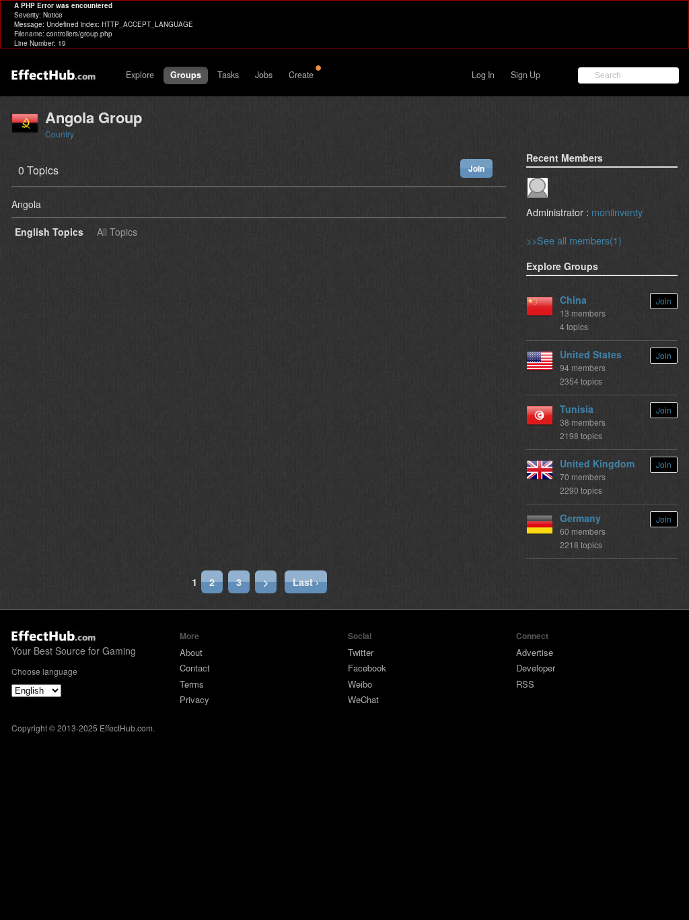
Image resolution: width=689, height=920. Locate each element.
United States (591, 354)
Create (301, 75)
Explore (140, 75)
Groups (185, 75)
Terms (192, 684)
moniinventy (617, 212)
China (573, 299)
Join (476, 168)
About (191, 652)
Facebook (367, 667)
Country (59, 133)
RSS (525, 684)
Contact (195, 667)
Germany (580, 518)
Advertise (534, 652)
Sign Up (525, 75)
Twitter (360, 652)
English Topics (49, 232)
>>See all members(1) (574, 240)
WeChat (363, 699)
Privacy (194, 699)
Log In (483, 75)
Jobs (264, 75)
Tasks (228, 75)
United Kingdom (597, 463)
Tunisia (576, 409)
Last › (306, 582)
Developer (535, 667)
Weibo (360, 684)
